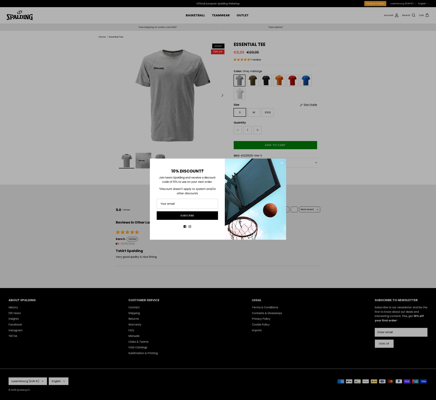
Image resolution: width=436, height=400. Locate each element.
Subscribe (187, 215)
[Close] (282, 163)
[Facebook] (185, 226)
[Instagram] (190, 226)
